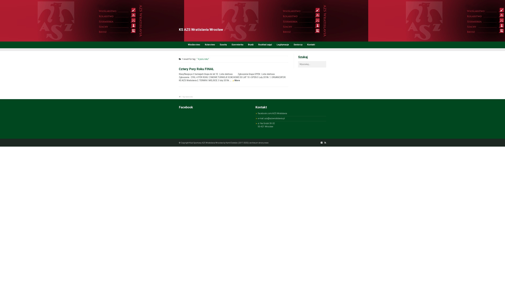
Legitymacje (283, 44)
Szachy (223, 44)
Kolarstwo (210, 44)
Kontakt (311, 44)
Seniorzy (298, 44)
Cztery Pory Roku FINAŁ (196, 69)
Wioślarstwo (194, 44)
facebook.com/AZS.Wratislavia (272, 113)
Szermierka (237, 44)
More (237, 80)
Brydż (251, 44)
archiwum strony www (259, 143)
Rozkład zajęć (265, 44)
